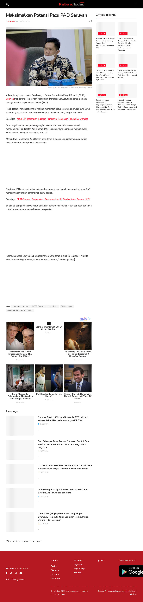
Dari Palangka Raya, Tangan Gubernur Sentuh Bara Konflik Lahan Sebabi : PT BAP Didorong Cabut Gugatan (64, 444)
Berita (101, 33)
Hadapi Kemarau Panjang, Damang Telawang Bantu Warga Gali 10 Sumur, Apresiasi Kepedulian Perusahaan (127, 105)
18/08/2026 (43, 524)
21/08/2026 (43, 424)
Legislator (53, 306)
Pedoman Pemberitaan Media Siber (121, 591)
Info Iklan (133, 594)
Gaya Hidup (79, 568)
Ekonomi (55, 570)
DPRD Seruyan (38, 306)
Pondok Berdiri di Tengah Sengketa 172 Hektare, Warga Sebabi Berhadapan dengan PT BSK (63, 419)
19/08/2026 (43, 496)
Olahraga (55, 578)
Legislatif (78, 564)
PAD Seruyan (66, 306)
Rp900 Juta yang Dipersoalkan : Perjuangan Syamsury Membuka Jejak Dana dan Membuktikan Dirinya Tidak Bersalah (63, 517)
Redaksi (11, 21)
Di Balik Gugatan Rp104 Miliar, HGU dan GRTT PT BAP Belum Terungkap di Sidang (63, 491)
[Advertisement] (49, 166)
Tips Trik (100, 560)
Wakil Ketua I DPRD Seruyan (20, 310)
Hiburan (77, 572)
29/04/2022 (25, 21)
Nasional (55, 574)
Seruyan (10, 99)
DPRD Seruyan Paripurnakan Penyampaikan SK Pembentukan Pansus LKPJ (53, 199)
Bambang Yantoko (20, 306)
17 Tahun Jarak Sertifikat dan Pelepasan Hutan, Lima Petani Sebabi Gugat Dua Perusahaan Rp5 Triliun (65, 467)
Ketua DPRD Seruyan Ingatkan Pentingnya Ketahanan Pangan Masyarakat (52, 119)
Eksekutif (78, 560)
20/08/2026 (43, 451)
